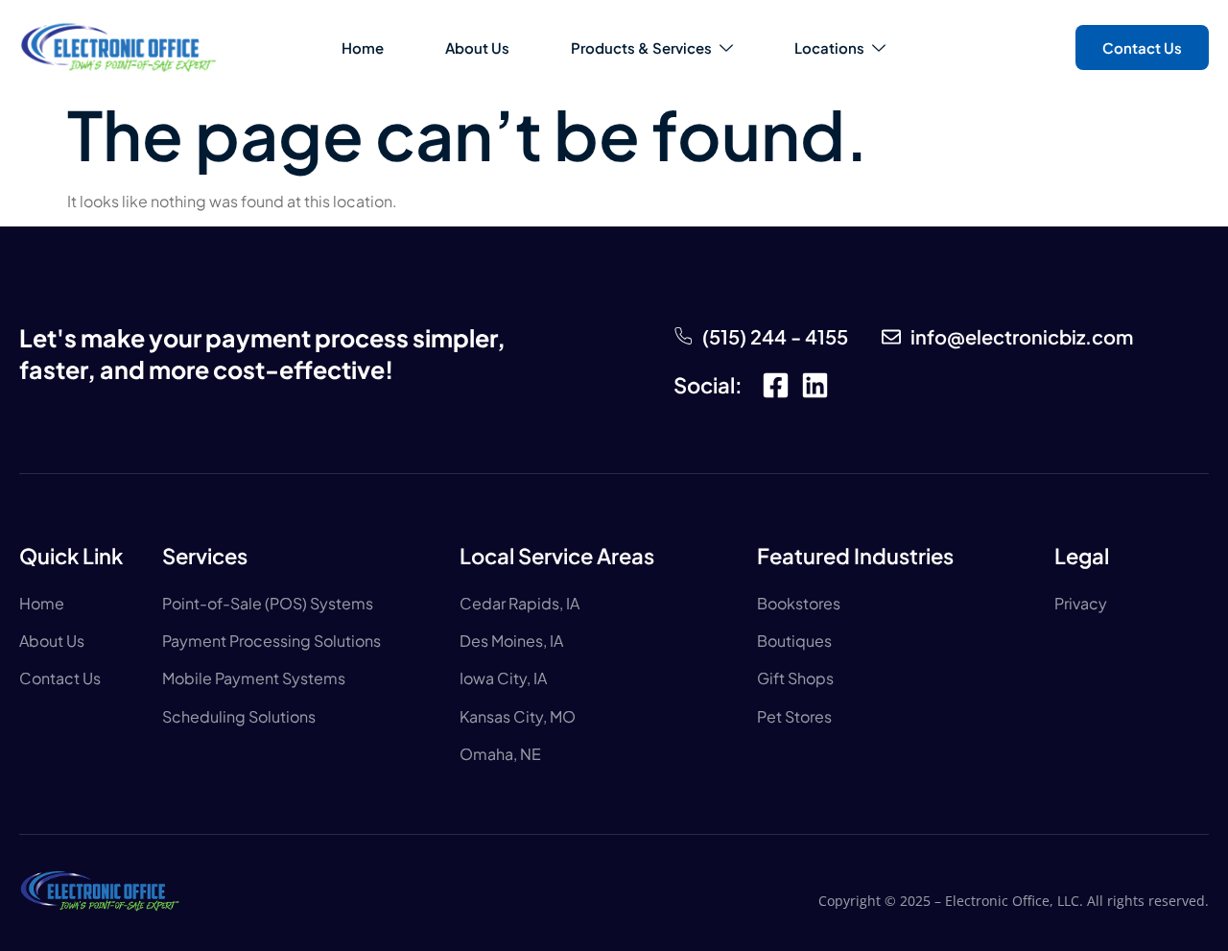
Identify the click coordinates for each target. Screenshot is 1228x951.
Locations (829, 47)
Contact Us (1142, 47)
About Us (477, 47)
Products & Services (641, 47)
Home (363, 47)
